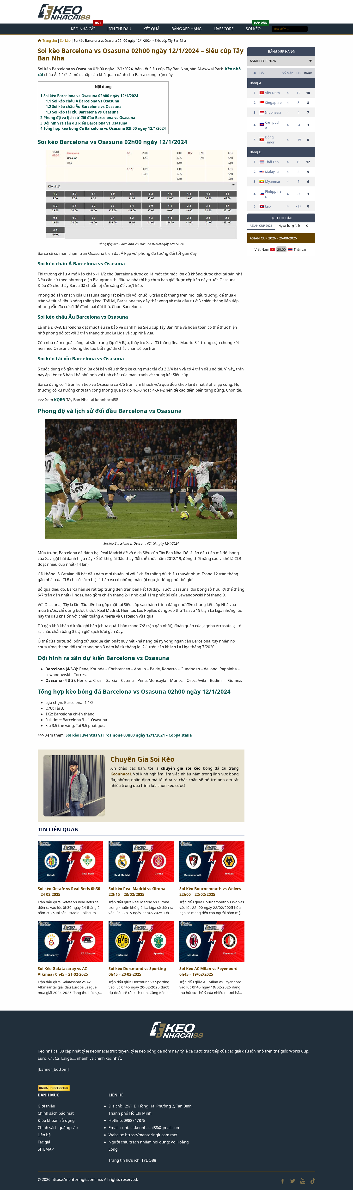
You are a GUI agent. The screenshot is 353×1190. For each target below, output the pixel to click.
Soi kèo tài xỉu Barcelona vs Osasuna (82, 112)
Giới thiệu (46, 1106)
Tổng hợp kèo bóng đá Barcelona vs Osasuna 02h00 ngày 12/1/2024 (103, 128)
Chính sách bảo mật (56, 1113)
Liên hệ (44, 1134)
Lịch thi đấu (119, 28)
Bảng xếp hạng (186, 28)
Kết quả (151, 28)
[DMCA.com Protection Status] (54, 1087)
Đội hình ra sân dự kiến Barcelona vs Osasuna (83, 123)
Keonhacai (120, 774)
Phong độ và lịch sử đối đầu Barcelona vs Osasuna (87, 117)
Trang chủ (50, 40)
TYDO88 (148, 1160)
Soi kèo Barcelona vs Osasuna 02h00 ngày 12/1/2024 (89, 95)
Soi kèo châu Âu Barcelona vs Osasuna (84, 106)
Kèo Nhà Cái (83, 28)
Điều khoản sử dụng (56, 1120)
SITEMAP (46, 1149)
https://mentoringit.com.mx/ (151, 1134)
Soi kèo (253, 28)
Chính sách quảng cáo (58, 1127)
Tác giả (44, 1142)
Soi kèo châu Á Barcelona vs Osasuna (82, 101)
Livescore (224, 28)
